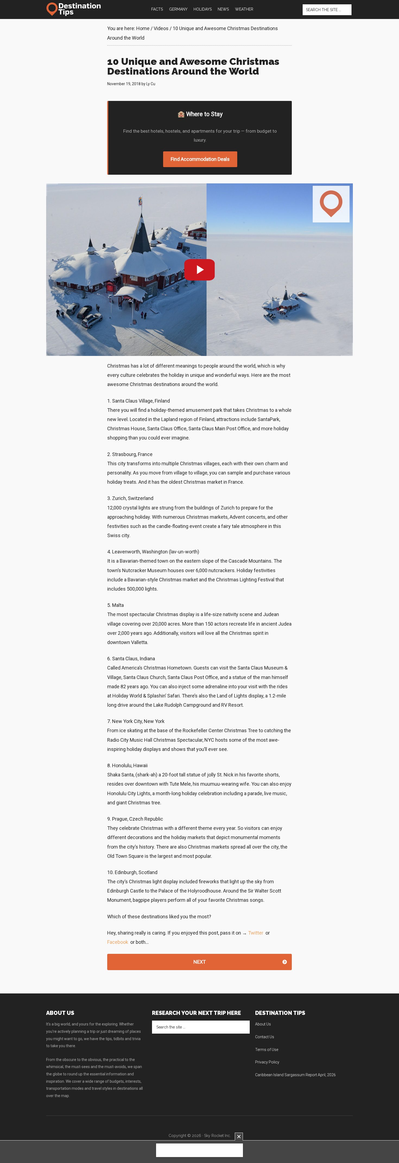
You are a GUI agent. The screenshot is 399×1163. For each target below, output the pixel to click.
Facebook (117, 942)
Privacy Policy (267, 1062)
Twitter (255, 933)
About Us (263, 1024)
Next (200, 962)
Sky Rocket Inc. (217, 1135)
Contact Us (264, 1037)
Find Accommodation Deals (200, 159)
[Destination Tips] (74, 9)
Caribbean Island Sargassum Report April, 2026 (295, 1075)
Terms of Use (266, 1049)
